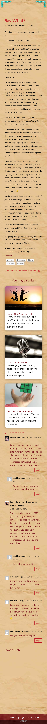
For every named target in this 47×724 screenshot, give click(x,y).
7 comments (29, 25)
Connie (9, 25)
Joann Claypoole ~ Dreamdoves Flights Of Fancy (23, 504)
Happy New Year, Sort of (19, 313)
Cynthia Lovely (16, 601)
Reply (38, 470)
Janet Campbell (17, 437)
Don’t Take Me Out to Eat (20, 411)
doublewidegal (19, 478)
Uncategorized (18, 25)
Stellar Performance (17, 362)
